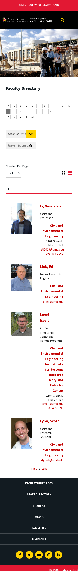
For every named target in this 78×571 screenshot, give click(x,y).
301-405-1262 (54, 253)
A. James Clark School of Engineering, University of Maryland (27, 14)
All (32, 117)
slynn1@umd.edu (52, 460)
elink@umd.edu (53, 301)
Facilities (39, 528)
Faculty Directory (39, 483)
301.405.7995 (55, 408)
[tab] (39, 187)
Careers (39, 505)
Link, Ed (46, 266)
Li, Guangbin (50, 206)
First (34, 468)
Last (44, 468)
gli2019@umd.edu (52, 249)
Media (39, 516)
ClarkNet (39, 539)
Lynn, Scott (49, 421)
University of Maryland (39, 5)
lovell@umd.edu (52, 404)
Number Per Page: (17, 166)
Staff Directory (39, 494)
